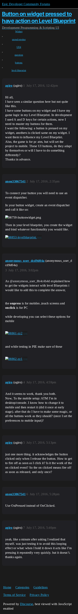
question (19, 55)
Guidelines (40, 587)
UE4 (19, 47)
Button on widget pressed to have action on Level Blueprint (38, 17)
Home (7, 587)
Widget (18, 31)
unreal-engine (19, 39)
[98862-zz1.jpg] (16, 359)
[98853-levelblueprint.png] (23, 237)
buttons (18, 62)
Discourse (26, 604)
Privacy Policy (39, 595)
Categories (22, 587)
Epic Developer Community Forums (26, 4)
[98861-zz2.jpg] (16, 333)
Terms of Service (14, 595)
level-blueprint (19, 70)
